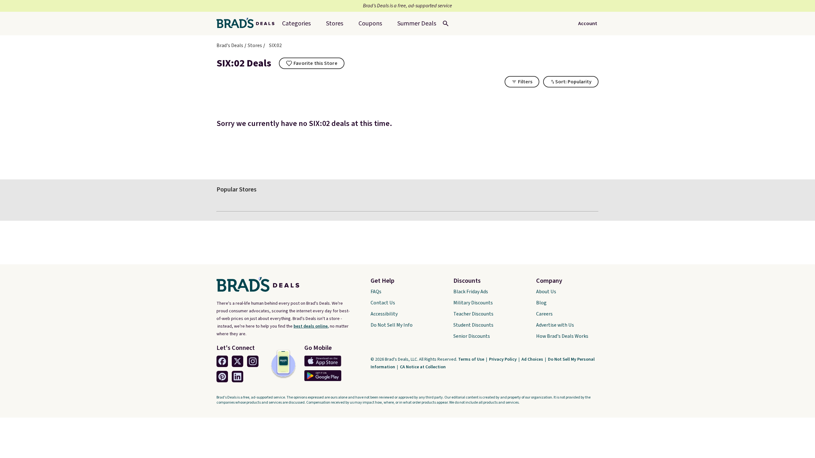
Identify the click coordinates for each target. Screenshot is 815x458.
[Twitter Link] (237, 361)
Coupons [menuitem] (370, 23)
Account (587, 23)
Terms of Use (471, 359)
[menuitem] (417, 24)
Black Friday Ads (470, 291)
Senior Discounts (471, 336)
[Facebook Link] (222, 361)
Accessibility (384, 314)
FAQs (376, 291)
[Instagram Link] (253, 361)
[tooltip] (311, 63)
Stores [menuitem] (334, 23)
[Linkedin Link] (237, 376)
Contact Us (383, 303)
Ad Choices (532, 359)
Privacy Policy (503, 359)
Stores (255, 45)
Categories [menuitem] (296, 23)
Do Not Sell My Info (392, 325)
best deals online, (311, 326)
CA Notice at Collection (423, 367)
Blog (541, 303)
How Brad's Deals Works (562, 336)
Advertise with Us (555, 325)
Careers (544, 314)
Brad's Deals (229, 45)
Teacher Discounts (473, 314)
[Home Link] (248, 23)
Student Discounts (473, 325)
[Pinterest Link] (222, 376)
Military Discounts (473, 303)
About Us (546, 291)
